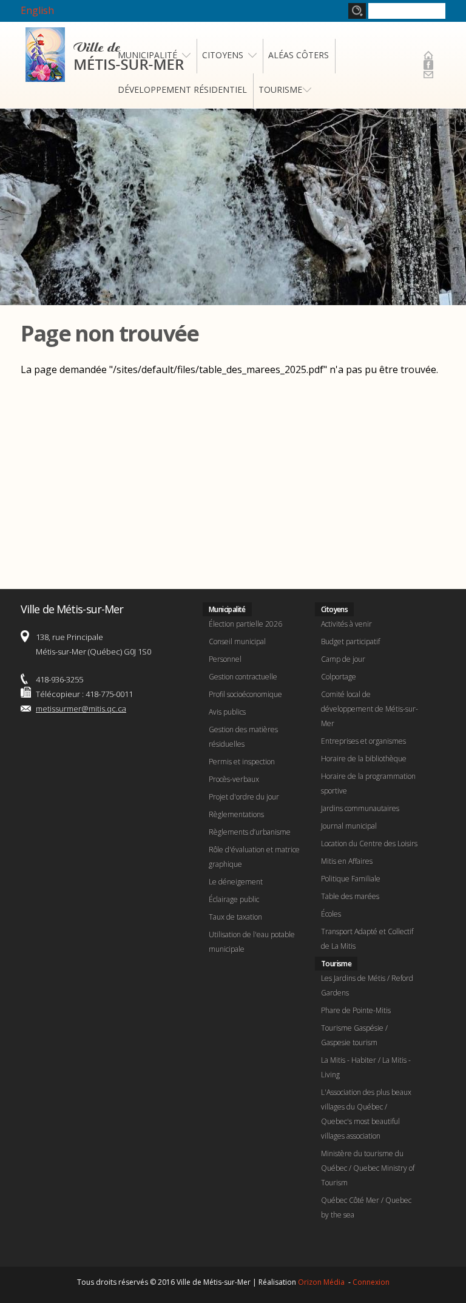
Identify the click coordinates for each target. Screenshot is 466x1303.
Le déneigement (236, 882)
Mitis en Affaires (347, 861)
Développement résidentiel (182, 89)
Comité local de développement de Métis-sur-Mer (369, 709)
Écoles (331, 914)
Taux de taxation (235, 917)
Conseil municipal (237, 641)
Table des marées (350, 896)
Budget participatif (350, 641)
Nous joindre (428, 74)
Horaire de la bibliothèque (364, 758)
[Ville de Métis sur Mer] (104, 74)
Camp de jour (343, 659)
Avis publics (227, 712)
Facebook (428, 65)
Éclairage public (234, 899)
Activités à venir (346, 624)
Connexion (371, 1282)
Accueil (428, 55)
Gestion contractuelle (243, 677)
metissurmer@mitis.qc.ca (81, 708)
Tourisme (280, 89)
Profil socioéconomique (245, 694)
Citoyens (222, 55)
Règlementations (236, 814)
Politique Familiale (350, 879)
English (37, 10)
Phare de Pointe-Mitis (356, 1010)
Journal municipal (349, 826)
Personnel (225, 659)
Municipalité (147, 55)
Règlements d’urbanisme (250, 832)
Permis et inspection (242, 761)
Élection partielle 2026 (245, 624)
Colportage (338, 677)
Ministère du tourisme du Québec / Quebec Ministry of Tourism (367, 1168)
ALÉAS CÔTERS (298, 55)
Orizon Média (322, 1282)
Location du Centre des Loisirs (369, 843)
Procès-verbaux (234, 779)
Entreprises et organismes (363, 741)
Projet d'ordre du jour (244, 797)
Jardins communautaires (360, 808)
